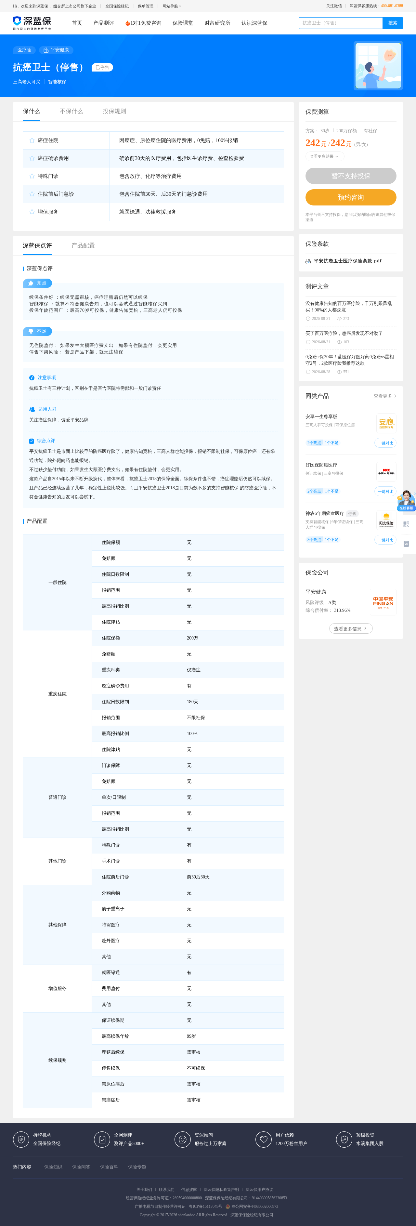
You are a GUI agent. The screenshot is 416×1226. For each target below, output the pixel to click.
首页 (77, 23)
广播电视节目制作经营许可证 (160, 1206)
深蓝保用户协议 (259, 1189)
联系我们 (167, 1189)
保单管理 (145, 6)
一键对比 (385, 443)
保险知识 (53, 1167)
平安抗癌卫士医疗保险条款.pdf (348, 260)
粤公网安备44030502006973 (254, 1206)
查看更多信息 (348, 628)
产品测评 (103, 23)
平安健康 (60, 49)
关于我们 (144, 1189)
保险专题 (137, 1167)
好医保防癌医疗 (321, 465)
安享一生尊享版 (321, 416)
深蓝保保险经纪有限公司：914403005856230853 (246, 1198)
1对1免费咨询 (146, 23)
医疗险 (24, 49)
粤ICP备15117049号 (205, 1206)
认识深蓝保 (254, 23)
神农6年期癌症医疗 (325, 513)
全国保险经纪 (117, 6)
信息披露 (189, 1189)
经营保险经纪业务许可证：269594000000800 (164, 1198)
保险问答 (81, 1167)
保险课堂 (183, 23)
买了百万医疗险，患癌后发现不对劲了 (344, 333)
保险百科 (109, 1167)
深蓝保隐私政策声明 (221, 1189)
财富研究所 (217, 23)
